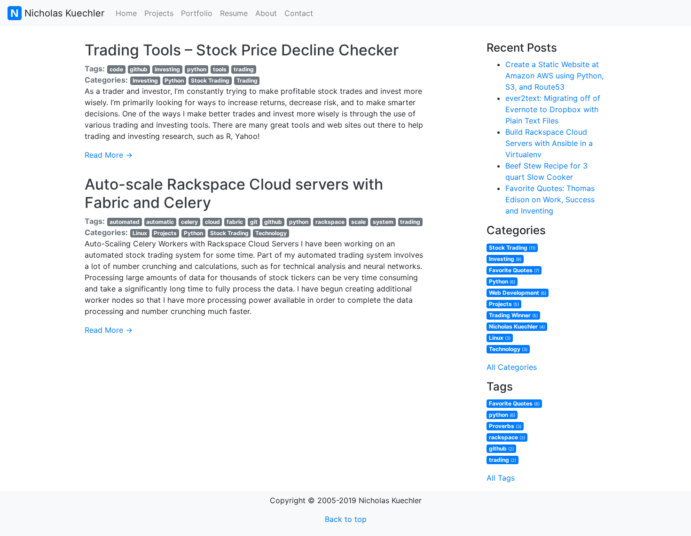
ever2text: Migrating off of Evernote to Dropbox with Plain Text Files (552, 109)
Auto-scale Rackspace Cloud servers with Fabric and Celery (234, 193)
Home (126, 13)
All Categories (512, 367)
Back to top (346, 519)
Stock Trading (210, 80)
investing (167, 69)
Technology (271, 233)
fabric (235, 221)
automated (125, 221)
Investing (145, 80)
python (196, 69)
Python (174, 80)
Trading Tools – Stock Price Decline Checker (242, 50)
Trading (247, 80)
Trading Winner (513, 315)
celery (189, 221)
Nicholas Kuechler (63, 13)
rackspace (330, 221)
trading (244, 69)
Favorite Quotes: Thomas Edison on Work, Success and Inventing (550, 199)
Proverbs (505, 425)
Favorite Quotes (514, 270)
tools (220, 69)
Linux (140, 233)
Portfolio (196, 13)
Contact (298, 13)
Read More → (109, 155)
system (383, 221)
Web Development (517, 292)
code (116, 69)
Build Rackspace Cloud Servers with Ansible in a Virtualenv (549, 143)
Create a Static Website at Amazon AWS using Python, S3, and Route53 (554, 76)
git (254, 221)
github (139, 69)
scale (358, 221)
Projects (158, 13)
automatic (160, 221)
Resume (234, 13)
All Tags (501, 477)
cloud (212, 221)
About (266, 13)
